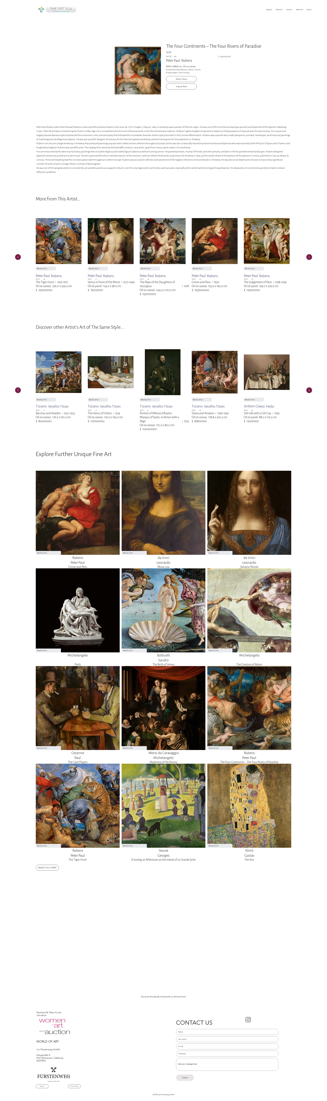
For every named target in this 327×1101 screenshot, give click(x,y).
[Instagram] (248, 1019)
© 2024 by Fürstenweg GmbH (163, 1094)
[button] (299, 9)
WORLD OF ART (47, 1041)
